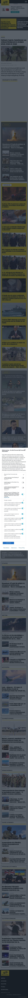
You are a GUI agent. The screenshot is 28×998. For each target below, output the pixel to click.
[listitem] (14, 475)
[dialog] (14, 499)
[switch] (23, 478)
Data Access (14, 547)
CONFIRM (8, 542)
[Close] (25, 450)
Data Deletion (6, 547)
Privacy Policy (22, 547)
